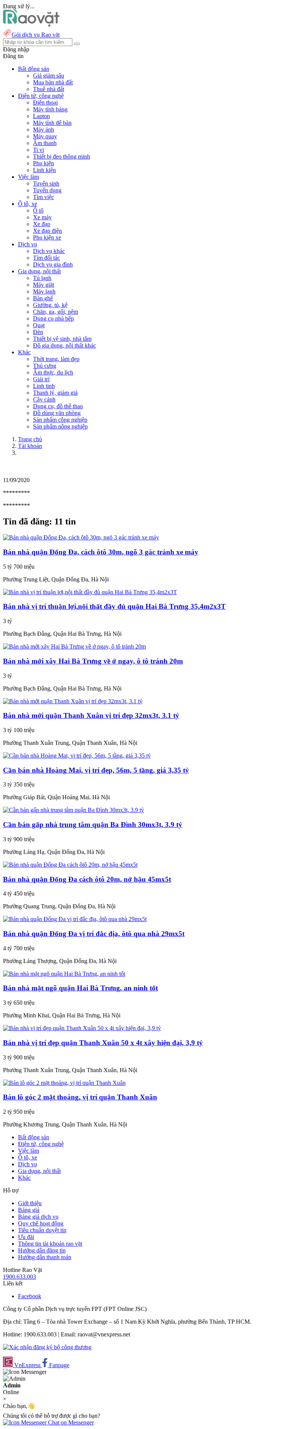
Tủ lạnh (42, 278)
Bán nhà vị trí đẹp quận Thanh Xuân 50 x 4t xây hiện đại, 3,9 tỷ (103, 1043)
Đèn (38, 332)
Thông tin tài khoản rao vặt (50, 1243)
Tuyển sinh (46, 183)
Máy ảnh (43, 129)
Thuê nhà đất (48, 89)
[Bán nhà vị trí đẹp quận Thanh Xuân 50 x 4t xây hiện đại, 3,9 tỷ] (82, 1028)
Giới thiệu (30, 1203)
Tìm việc (43, 197)
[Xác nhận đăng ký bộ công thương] (47, 1347)
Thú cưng (44, 365)
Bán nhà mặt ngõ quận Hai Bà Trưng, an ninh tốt (80, 988)
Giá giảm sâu (48, 75)
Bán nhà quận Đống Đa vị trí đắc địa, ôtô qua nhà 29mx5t (93, 934)
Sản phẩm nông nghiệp (60, 426)
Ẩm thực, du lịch (53, 372)
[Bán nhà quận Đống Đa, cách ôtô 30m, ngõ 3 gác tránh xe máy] (81, 537)
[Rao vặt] (31, 24)
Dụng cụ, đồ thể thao (58, 406)
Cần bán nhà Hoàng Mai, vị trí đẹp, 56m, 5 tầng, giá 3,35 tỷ (96, 770)
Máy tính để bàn (52, 123)
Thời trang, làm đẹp (56, 359)
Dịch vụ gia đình (53, 264)
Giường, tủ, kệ (50, 305)
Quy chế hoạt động (40, 1223)
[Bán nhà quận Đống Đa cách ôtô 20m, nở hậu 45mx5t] (70, 864)
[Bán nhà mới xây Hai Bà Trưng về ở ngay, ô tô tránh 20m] (74, 646)
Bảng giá (28, 1210)
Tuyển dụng (47, 190)
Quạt (39, 325)
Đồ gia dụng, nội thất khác (64, 345)
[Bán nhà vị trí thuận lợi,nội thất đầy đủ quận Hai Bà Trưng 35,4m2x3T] (90, 592)
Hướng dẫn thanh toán (44, 1257)
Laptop (41, 116)
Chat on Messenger (70, 1422)
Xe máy (42, 217)
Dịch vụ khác (49, 251)
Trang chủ (30, 439)
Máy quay (45, 136)
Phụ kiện (43, 163)
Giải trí (41, 379)
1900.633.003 (19, 1276)
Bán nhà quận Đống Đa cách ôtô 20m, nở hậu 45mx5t (87, 879)
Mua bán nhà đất (53, 82)
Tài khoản (30, 446)
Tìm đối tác (46, 258)
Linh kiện (44, 170)
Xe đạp (41, 224)
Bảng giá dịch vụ (38, 1216)
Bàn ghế (43, 298)
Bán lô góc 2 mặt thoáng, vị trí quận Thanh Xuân (80, 1097)
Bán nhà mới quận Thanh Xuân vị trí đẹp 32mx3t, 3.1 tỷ (91, 715)
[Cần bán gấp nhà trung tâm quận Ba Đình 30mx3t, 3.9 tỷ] (73, 810)
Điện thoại (45, 102)
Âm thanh (45, 143)
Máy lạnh (44, 291)
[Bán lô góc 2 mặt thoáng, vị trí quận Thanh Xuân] (64, 1083)
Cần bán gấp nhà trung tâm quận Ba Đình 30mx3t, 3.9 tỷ (92, 824)
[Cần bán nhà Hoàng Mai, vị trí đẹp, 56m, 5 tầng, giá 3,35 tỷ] (77, 755)
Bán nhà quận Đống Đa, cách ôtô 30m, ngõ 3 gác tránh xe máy (100, 552)
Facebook (29, 1296)
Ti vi (38, 150)
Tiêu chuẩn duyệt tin (42, 1230)
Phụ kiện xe (47, 237)
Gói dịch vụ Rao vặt (36, 34)
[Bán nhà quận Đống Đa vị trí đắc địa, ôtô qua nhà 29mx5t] (75, 919)
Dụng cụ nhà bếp (53, 318)
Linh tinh (44, 386)
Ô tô (38, 210)
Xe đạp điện (47, 231)
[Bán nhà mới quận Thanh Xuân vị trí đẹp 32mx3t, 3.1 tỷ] (72, 701)
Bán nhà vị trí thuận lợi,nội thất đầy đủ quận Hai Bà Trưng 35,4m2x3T (114, 606)
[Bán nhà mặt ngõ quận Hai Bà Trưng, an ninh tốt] (64, 974)
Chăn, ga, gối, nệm (55, 312)
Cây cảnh (44, 399)
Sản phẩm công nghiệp (60, 419)
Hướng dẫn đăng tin (42, 1250)
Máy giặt (43, 285)
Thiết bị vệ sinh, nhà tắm (62, 339)
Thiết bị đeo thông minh (61, 156)
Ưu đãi (26, 1237)
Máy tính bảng (50, 109)
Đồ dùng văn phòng (57, 413)
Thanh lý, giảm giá (55, 392)
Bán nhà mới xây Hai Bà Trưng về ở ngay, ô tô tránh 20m (93, 661)
